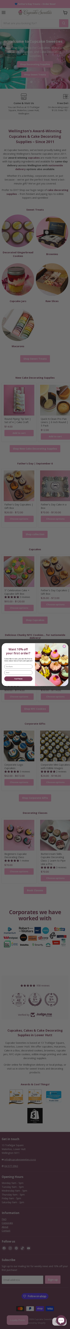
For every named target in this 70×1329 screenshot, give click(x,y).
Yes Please (18, 679)
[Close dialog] (64, 646)
